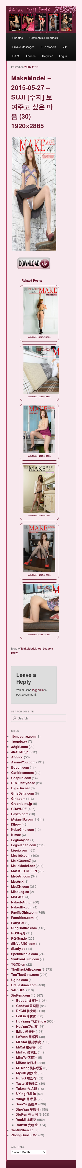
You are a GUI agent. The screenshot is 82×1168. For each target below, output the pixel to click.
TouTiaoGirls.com (25, 974)
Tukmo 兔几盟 (26, 1088)
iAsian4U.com (22, 819)
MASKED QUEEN (24, 871)
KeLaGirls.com (22, 829)
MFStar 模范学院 (28, 1042)
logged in (38, 690)
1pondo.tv (19, 741)
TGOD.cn (18, 964)
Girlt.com (18, 798)
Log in (63, 56)
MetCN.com (20, 886)
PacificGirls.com (23, 912)
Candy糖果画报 (27, 1005)
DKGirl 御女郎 (26, 1010)
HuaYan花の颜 (27, 1026)
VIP (65, 47)
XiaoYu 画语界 (26, 1104)
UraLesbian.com (23, 985)
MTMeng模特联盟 (29, 1068)
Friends (31, 56)
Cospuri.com (21, 777)
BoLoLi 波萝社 (27, 1000)
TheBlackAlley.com (26, 969)
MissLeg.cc (20, 891)
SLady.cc (18, 948)
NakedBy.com (21, 907)
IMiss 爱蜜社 (25, 1031)
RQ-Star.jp (19, 938)
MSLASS (17, 897)
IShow (16, 824)
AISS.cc (17, 757)
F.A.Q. (16, 56)
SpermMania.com (24, 953)
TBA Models (48, 47)
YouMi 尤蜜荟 (26, 1119)
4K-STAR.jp (19, 752)
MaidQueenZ (21, 860)
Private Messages (23, 47)
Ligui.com (19, 850)
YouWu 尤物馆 (27, 1124)
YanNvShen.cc (22, 1130)
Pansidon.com (22, 917)
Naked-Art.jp (21, 902)
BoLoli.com (20, 767)
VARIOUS (18, 990)
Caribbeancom (22, 772)
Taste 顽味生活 (27, 1083)
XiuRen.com (20, 995)
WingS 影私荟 (26, 1099)
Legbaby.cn (20, 840)
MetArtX (17, 881)
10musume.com (23, 736)
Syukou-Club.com (25, 959)
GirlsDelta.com (22, 793)
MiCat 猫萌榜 (26, 1047)
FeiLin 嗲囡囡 (26, 1016)
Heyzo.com (19, 814)
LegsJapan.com (23, 845)
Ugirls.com (19, 979)
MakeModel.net (31, 648)
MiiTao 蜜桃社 (26, 1052)
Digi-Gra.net (20, 788)
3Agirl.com (19, 746)
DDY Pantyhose (23, 782)
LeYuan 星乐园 (27, 1036)
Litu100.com (20, 855)
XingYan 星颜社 (27, 1109)
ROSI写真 (18, 933)
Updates (17, 38)
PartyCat (17, 923)
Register (47, 56)
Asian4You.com (23, 762)
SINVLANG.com (23, 943)
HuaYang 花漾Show (31, 1021)
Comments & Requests (43, 38)
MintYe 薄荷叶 (26, 1057)
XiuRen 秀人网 (27, 1114)
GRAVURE (19, 808)
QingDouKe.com (24, 928)
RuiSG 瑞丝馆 (26, 1078)
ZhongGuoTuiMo (24, 1135)
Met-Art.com (20, 876)
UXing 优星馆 (26, 1093)
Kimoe (16, 834)
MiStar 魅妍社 (26, 1062)
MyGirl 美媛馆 (26, 1073)
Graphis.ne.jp (21, 803)
